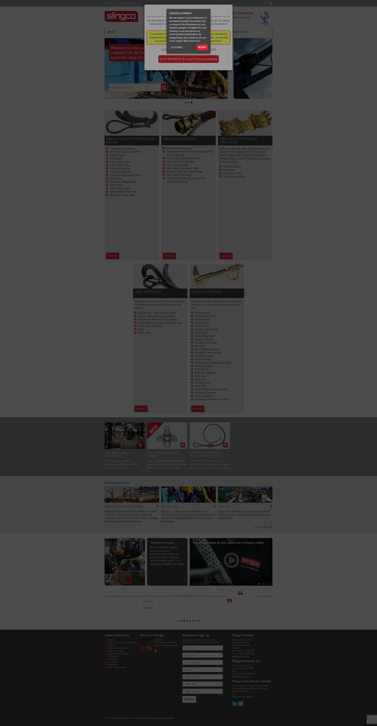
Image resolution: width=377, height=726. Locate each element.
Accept (202, 47)
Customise (176, 47)
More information (192, 41)
